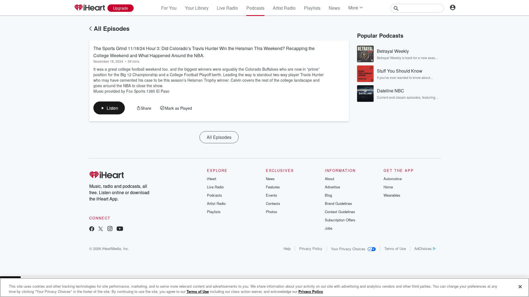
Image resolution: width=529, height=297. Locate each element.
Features (273, 186)
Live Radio (227, 8)
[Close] (520, 287)
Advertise (332, 186)
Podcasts (255, 8)
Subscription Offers (340, 219)
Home (388, 186)
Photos (271, 211)
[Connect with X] (100, 229)
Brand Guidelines (338, 203)
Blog (328, 195)
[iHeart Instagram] (109, 229)
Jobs (329, 228)
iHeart (211, 178)
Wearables (392, 195)
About (329, 178)
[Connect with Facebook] (91, 229)
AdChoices (423, 248)
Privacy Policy (310, 248)
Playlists (312, 8)
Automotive (393, 178)
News (334, 8)
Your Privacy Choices (348, 248)
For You (169, 8)
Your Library (197, 8)
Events (271, 195)
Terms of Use (395, 248)
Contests (273, 203)
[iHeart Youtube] (120, 229)
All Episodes (111, 28)
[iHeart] (89, 7)
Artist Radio (284, 8)
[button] (109, 107)
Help (287, 248)
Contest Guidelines (340, 211)
